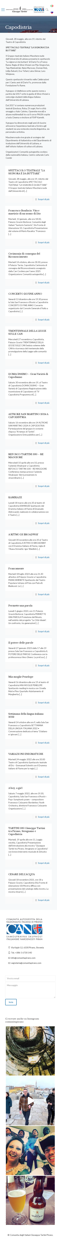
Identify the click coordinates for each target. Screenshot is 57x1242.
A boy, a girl (15, 788)
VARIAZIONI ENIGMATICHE (25, 754)
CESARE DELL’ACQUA (21, 874)
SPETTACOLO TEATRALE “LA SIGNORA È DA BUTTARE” (26, 172)
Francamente (16, 568)
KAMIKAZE (15, 497)
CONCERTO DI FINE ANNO (25, 293)
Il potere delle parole (20, 642)
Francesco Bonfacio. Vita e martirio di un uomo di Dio (24, 212)
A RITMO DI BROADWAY (23, 534)
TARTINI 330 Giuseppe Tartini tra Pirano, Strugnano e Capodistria (26, 831)
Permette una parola (20, 605)
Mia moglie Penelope (20, 676)
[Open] (30, 1051)
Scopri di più (43, 199)
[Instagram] (50, 1072)
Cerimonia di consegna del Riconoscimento (24, 255)
